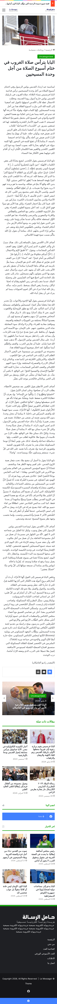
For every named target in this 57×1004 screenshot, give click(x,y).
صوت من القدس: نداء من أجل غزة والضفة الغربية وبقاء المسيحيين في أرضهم (15, 854)
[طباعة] (38, 672)
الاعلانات (51, 958)
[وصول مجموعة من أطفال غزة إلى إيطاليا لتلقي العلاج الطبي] (14, 773)
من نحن (51, 944)
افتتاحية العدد (49, 949)
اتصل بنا (51, 963)
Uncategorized (46, 56)
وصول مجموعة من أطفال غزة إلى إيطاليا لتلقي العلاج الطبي (15, 786)
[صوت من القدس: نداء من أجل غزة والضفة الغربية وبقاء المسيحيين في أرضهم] (14, 841)
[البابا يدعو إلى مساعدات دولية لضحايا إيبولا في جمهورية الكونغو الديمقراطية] (42, 876)
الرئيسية (49, 50)
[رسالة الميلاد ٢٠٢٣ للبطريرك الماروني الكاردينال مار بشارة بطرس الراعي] (42, 773)
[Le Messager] (32, 10)
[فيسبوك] (49, 672)
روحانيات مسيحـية (36, 50)
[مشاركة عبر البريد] (44, 672)
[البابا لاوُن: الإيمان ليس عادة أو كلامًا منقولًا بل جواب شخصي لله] (14, 876)
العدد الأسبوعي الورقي (45, 953)
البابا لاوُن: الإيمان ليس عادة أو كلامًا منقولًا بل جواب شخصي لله (15, 889)
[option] (28, 698)
